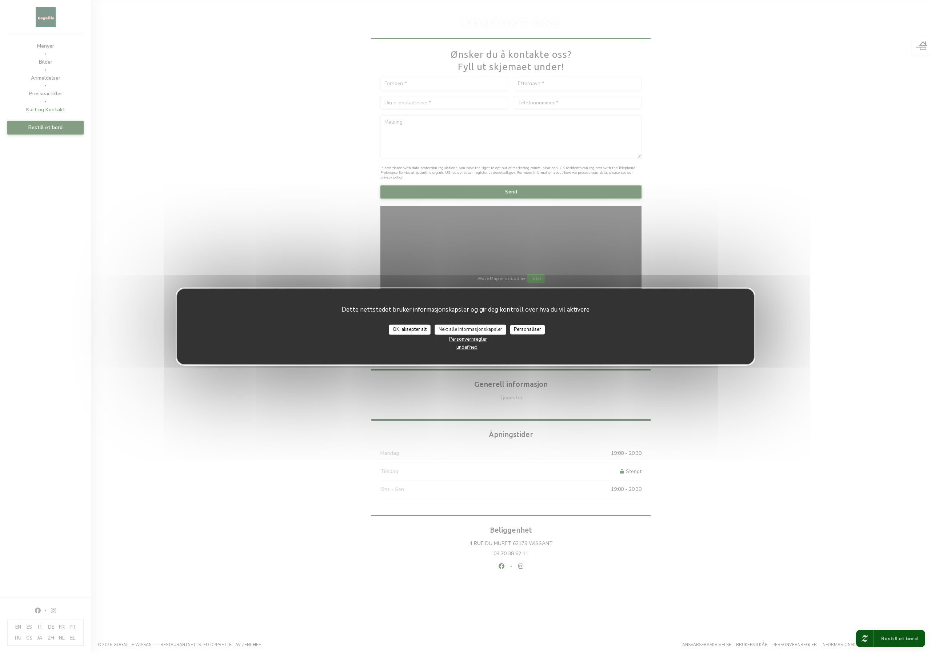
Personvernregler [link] (468, 339)
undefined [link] (467, 347)
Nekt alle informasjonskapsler (470, 329)
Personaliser (527, 329)
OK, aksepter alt (410, 329)
